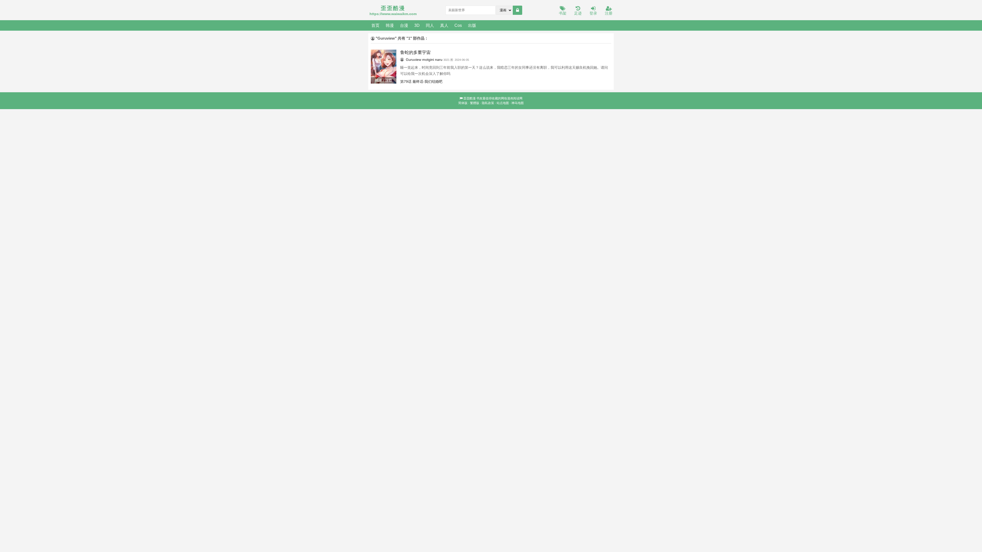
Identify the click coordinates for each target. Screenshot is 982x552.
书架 (562, 13)
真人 (444, 25)
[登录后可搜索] (517, 10)
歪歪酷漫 (469, 98)
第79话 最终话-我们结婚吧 (421, 81)
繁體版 (474, 103)
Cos (458, 25)
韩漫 (390, 25)
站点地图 (503, 103)
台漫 (404, 25)
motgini (428, 59)
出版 (472, 25)
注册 (608, 13)
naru (438, 59)
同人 (430, 25)
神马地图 (517, 103)
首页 (375, 25)
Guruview (413, 59)
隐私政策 (488, 103)
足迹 (578, 13)
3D (417, 25)
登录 (593, 13)
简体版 (462, 103)
